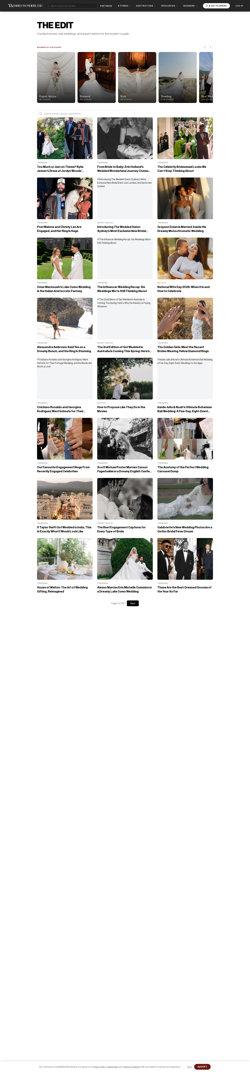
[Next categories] (210, 47)
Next (132, 603)
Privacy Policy (99, 1066)
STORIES (123, 5)
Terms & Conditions (131, 1066)
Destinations (144, 5)
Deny (189, 1066)
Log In (239, 5)
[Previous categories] (205, 47)
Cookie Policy (112, 1066)
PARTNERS (106, 6)
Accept (202, 1066)
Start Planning (218, 6)
